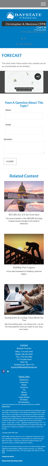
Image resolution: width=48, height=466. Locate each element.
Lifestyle (24, 394)
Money (24, 392)
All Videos (24, 399)
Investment (24, 382)
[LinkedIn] (22, 38)
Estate (24, 384)
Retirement (24, 380)
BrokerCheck (6, 406)
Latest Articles (24, 397)
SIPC (3, 451)
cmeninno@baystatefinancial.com (33, 32)
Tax (24, 389)
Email (8, 124)
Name (8, 110)
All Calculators (24, 402)
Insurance (24, 387)
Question (8, 139)
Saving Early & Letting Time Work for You (24, 319)
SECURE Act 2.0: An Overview (24, 214)
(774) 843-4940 (25, 44)
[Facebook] (25, 38)
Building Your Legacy (24, 267)
